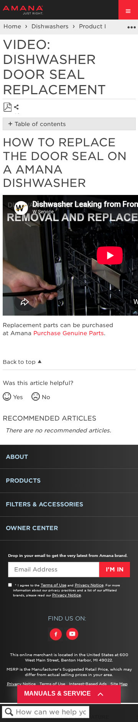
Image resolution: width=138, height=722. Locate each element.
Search (9, 712)
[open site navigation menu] (128, 10)
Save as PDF (7, 107)
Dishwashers (51, 26)
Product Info (98, 26)
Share (18, 113)
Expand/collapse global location (131, 24)
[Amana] (35, 10)
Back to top (19, 362)
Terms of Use (53, 585)
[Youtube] (72, 641)
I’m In (114, 569)
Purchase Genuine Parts (68, 333)
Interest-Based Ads (88, 683)
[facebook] (56, 641)
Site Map (119, 683)
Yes (18, 397)
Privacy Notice (89, 585)
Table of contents (40, 124)
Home (13, 26)
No (46, 397)
